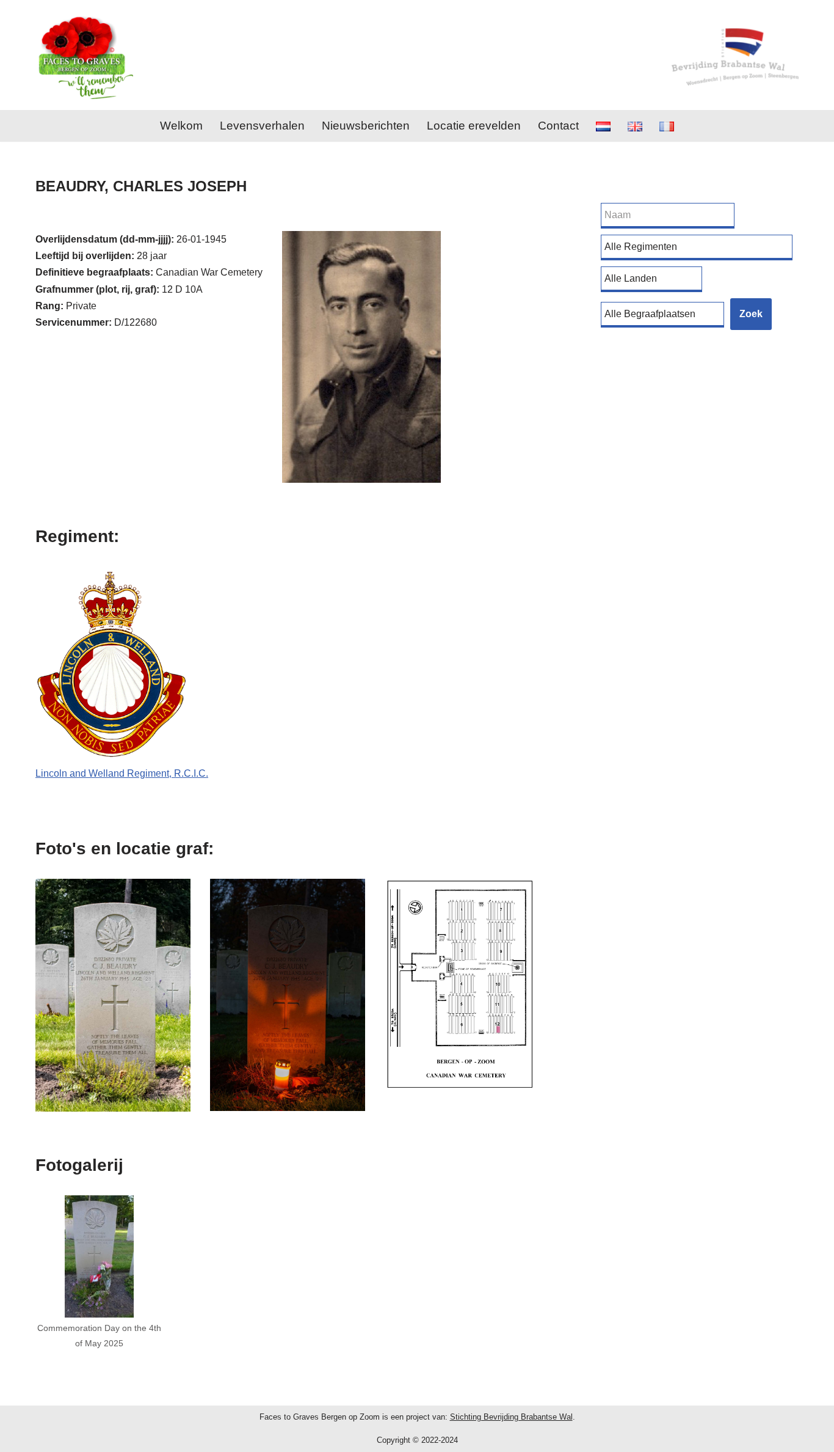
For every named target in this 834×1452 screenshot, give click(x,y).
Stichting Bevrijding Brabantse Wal (511, 1416)
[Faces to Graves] (84, 55)
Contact (558, 125)
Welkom (181, 125)
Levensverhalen (262, 125)
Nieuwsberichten (366, 125)
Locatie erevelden (474, 125)
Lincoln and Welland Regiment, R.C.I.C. (121, 773)
